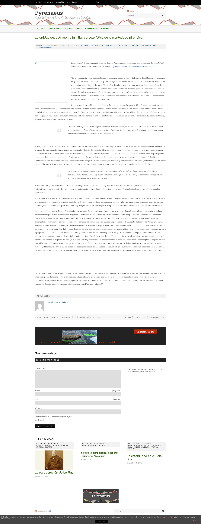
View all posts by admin (57, 302)
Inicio (38, 2)
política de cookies (167, 517)
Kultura (68, 29)
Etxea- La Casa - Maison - (149, 45)
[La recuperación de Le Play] (54, 470)
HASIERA (41, 29)
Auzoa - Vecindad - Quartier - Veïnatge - (84, 45)
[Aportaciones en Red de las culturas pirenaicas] (101, 502)
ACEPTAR (101, 522)
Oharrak (104, 29)
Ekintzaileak (90, 29)
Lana (77, 29)
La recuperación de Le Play (54, 472)
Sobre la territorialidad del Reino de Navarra (99, 454)
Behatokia (60, 2)
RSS (141, 11)
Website (38, 408)
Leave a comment (45, 48)
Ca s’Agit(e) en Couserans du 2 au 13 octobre (144, 317)
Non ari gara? (72, 2)
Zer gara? (48, 2)
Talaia (97, 2)
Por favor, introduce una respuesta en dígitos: (54, 417)
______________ (86, 2)
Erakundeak (53, 29)
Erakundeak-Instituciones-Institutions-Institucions (119, 45)
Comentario (40, 368)
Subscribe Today (145, 331)
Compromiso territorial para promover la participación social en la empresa (69, 317)
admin (40, 45)
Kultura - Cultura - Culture (143, 448)
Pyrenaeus (49, 12)
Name (77, 391)
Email (77, 399)
